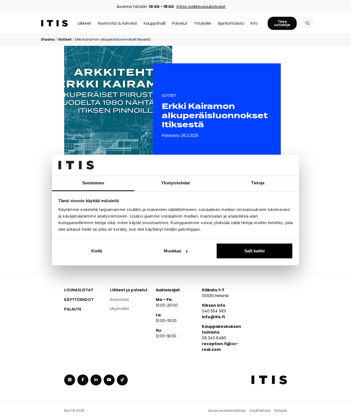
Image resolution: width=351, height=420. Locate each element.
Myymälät (119, 308)
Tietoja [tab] (257, 183)
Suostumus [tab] (93, 183)
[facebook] (82, 379)
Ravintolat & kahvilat (117, 23)
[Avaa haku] (308, 23)
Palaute (72, 309)
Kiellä (96, 251)
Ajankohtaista (231, 23)
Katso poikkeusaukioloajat (201, 6)
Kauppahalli (155, 23)
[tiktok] (122, 379)
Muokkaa (172, 251)
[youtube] (109, 379)
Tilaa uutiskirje (282, 23)
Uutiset (65, 39)
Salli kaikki (254, 251)
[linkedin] (95, 379)
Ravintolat (119, 299)
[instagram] (69, 379)
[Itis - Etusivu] (54, 23)
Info (254, 23)
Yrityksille (202, 23)
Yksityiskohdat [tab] (175, 183)
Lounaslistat (78, 290)
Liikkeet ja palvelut (129, 290)
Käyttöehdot (79, 299)
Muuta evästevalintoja (227, 410)
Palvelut (179, 23)
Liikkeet (84, 23)
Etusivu (48, 39)
